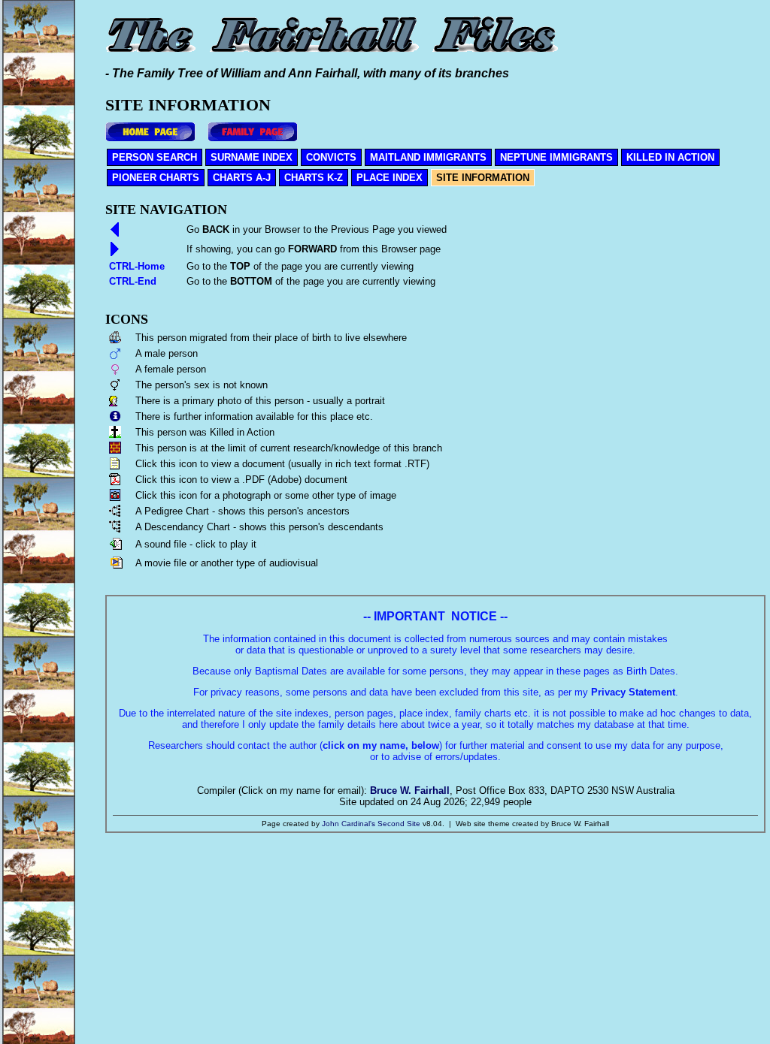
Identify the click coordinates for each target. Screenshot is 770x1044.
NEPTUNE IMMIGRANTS (556, 157)
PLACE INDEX (389, 177)
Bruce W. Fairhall (410, 790)
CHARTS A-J (242, 177)
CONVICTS (331, 157)
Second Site (398, 823)
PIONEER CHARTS (155, 177)
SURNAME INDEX (252, 157)
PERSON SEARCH (154, 157)
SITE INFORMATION (482, 177)
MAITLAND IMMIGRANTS (428, 157)
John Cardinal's (348, 823)
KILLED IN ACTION (670, 157)
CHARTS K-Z (313, 177)
